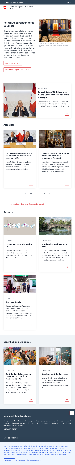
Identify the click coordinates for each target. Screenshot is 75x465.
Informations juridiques (58, 454)
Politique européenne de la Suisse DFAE (21, 7)
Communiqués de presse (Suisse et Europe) (25, 204)
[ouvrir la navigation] (70, 9)
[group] (20, 159)
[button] (31, 193)
